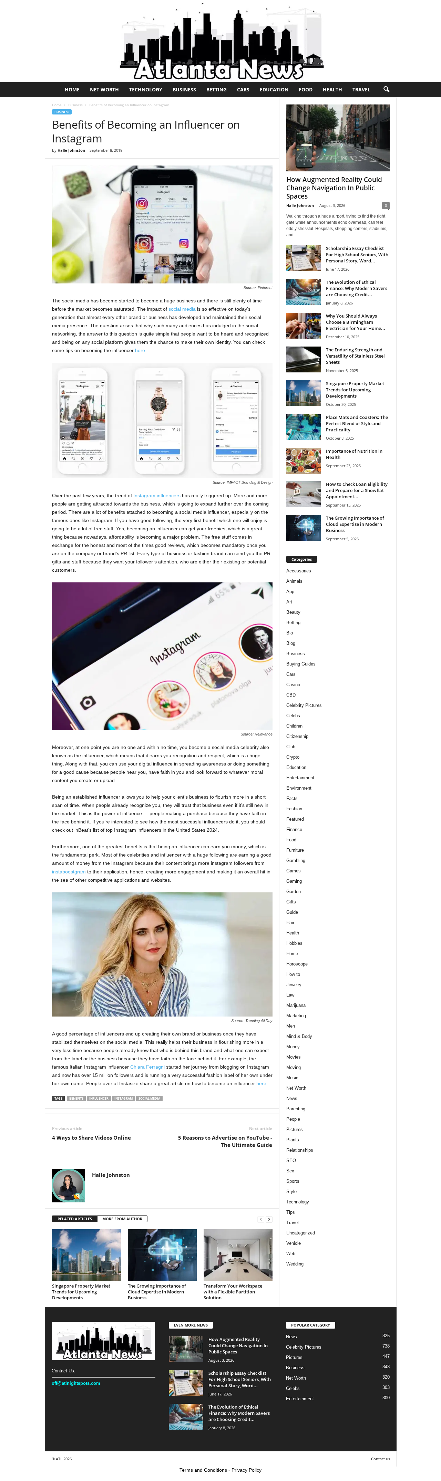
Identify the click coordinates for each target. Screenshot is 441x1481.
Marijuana (296, 1005)
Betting (216, 89)
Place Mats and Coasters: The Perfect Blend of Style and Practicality (357, 423)
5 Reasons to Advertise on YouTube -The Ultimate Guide (225, 1141)
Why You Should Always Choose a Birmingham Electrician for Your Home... (355, 322)
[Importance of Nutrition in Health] (303, 461)
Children (294, 726)
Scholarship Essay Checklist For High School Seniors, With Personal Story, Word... (357, 254)
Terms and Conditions (203, 1470)
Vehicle (293, 1243)
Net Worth (104, 89)
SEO (291, 1160)
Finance (294, 829)
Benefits (76, 1098)
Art (289, 601)
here (140, 350)
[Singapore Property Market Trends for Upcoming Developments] (86, 1255)
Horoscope (297, 964)
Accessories (298, 570)
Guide (292, 912)
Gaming (294, 881)
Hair (290, 922)
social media (182, 309)
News (291, 1098)
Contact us (380, 1458)
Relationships (299, 1150)
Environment (298, 788)
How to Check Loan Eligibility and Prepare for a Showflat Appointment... (357, 490)
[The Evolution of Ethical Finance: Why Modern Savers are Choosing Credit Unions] (303, 292)
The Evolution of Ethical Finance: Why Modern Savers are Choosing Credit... (356, 288)
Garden (293, 891)
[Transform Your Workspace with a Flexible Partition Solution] (238, 1255)
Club (290, 746)
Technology (145, 89)
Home (72, 89)
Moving (293, 1067)
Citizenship (297, 736)
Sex (290, 1170)
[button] (386, 89)
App (290, 591)
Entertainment (300, 777)
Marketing (296, 1015)
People (293, 1119)
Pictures (294, 1129)
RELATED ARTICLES (75, 1218)
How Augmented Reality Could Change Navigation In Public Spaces (334, 188)
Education (274, 89)
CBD (291, 695)
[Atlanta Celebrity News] (220, 41)
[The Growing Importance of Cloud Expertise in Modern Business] (162, 1255)
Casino (293, 684)
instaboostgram (69, 871)
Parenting (295, 1108)
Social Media (149, 1098)
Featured (295, 819)
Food (305, 89)
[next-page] (269, 1219)
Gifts (291, 901)
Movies (293, 1057)
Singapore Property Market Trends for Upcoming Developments (81, 1292)
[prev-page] (260, 1219)
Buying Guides (301, 664)
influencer (99, 1098)
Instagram (123, 1098)
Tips (290, 1212)
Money (293, 1046)
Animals (294, 581)
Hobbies (294, 943)
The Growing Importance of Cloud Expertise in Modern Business (157, 1292)
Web (290, 1253)
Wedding (295, 1264)
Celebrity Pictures (304, 705)
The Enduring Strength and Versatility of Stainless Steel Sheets (355, 356)
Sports (292, 1181)
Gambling (295, 860)
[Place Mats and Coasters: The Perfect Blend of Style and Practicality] (303, 427)
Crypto (292, 757)
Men (290, 1026)
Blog (290, 643)
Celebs (293, 715)
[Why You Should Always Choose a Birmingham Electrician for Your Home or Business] (303, 326)
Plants (292, 1139)
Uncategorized (300, 1232)
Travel (361, 89)
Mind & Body (299, 1036)
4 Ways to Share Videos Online (91, 1137)
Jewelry (293, 984)
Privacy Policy (246, 1470)
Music (292, 1077)
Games (293, 870)
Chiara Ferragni (147, 1067)
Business (184, 89)
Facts (292, 798)
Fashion (294, 808)
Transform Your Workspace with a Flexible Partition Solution (233, 1292)
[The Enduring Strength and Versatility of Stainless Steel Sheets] (303, 359)
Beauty (293, 612)
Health (332, 89)
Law (290, 995)
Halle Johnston (71, 150)
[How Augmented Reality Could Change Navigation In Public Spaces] (338, 137)
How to (293, 974)
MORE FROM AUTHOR (122, 1218)
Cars (243, 89)
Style (291, 1191)
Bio (289, 633)
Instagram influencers (157, 495)
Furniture (295, 850)
